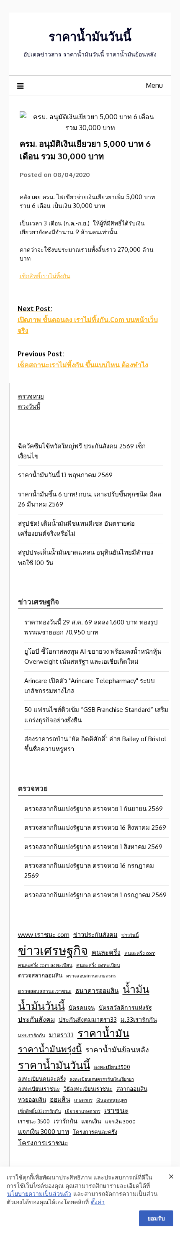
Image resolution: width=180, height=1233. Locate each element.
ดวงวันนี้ (29, 406)
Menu (154, 85)
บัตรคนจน (82, 1007)
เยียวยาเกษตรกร (82, 1111)
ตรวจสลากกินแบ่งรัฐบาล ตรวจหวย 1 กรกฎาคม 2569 (95, 895)
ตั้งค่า (98, 1201)
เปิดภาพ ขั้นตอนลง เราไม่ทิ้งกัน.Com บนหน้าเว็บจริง (88, 319)
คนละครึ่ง (106, 952)
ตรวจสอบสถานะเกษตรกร (91, 976)
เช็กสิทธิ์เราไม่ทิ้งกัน (45, 275)
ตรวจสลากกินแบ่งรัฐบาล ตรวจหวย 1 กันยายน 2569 (93, 809)
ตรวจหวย (31, 396)
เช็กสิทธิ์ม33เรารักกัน (39, 1111)
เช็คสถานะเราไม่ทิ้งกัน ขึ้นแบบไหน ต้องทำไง (83, 359)
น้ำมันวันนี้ (41, 1005)
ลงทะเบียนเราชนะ (39, 1088)
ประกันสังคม (36, 1019)
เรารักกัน (65, 1121)
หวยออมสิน (32, 1099)
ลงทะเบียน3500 (112, 1067)
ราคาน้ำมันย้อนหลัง (117, 1049)
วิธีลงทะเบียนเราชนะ (88, 1088)
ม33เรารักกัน (31, 1035)
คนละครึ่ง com (139, 953)
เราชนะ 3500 (34, 1121)
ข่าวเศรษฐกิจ (53, 950)
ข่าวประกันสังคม (95, 934)
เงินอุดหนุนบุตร (111, 1100)
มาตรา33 (61, 1035)
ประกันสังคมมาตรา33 (88, 1019)
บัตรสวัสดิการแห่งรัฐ (125, 1007)
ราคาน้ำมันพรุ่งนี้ (50, 1049)
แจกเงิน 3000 (120, 1121)
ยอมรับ (156, 1218)
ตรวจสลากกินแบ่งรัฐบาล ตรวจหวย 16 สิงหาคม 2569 (95, 827)
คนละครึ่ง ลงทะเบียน (98, 965)
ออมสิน (60, 1099)
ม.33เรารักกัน (139, 1019)
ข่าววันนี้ (130, 935)
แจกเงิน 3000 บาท (43, 1131)
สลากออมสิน (131, 1088)
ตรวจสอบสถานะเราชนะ (45, 990)
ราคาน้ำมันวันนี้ (90, 36)
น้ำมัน (136, 988)
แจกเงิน (91, 1121)
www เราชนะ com (43, 934)
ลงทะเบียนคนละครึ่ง (42, 1078)
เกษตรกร (83, 1100)
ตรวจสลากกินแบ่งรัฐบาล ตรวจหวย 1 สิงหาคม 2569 (93, 847)
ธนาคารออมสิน (97, 990)
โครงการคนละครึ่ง (95, 1131)
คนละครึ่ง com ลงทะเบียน (45, 965)
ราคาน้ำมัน (103, 1033)
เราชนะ (116, 1110)
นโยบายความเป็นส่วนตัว (39, 1193)
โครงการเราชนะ (43, 1142)
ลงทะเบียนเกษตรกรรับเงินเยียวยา (101, 1079)
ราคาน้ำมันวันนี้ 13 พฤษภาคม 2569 (65, 475)
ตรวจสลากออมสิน (40, 975)
